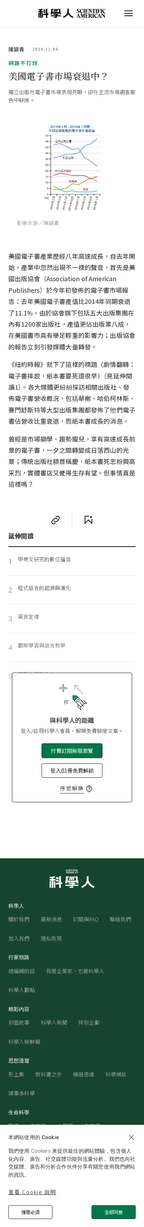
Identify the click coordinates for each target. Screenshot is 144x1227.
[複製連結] (56, 520)
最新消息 (51, 919)
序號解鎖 (72, 788)
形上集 (16, 1074)
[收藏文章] (88, 520)
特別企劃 (89, 1022)
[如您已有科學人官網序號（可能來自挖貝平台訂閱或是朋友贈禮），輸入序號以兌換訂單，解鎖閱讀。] (89, 789)
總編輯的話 (21, 971)
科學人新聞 (54, 1022)
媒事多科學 (21, 1093)
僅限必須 (30, 1212)
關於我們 (19, 919)
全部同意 (114, 1212)
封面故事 (19, 1022)
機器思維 (83, 1074)
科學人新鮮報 (24, 1041)
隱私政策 (51, 938)
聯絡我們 (120, 919)
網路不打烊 (23, 63)
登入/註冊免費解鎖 (72, 771)
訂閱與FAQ (86, 919)
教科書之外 (48, 1074)
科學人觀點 (21, 989)
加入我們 (19, 938)
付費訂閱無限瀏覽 (72, 750)
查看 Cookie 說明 (32, 1191)
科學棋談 (116, 1074)
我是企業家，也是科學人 (75, 971)
